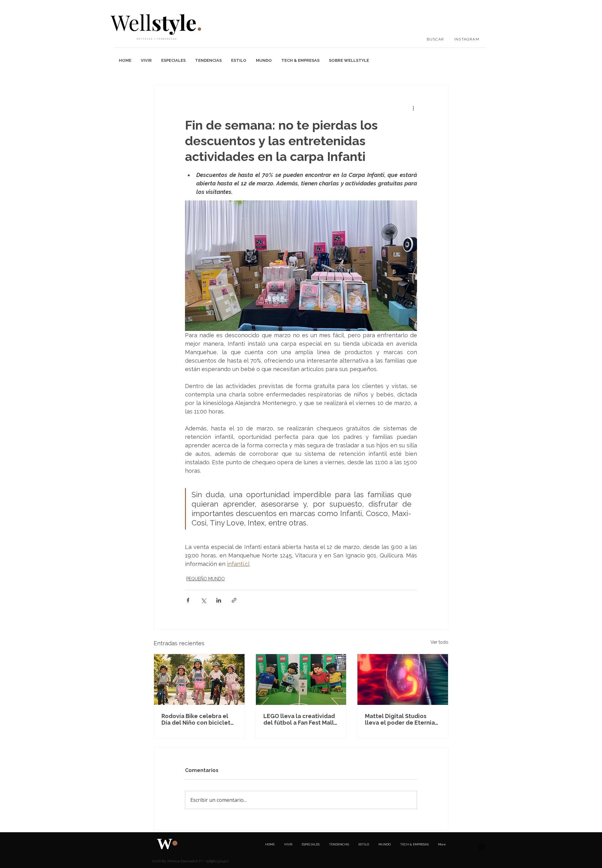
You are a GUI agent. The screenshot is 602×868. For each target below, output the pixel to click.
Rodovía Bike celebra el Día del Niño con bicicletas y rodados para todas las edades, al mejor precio (199, 719)
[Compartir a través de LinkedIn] (219, 600)
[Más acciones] (413, 108)
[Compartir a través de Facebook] (188, 600)
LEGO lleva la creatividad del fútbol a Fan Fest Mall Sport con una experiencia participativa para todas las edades (300, 719)
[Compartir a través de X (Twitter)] (203, 600)
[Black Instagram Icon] (481, 847)
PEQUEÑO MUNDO (205, 578)
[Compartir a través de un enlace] (234, 600)
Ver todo (439, 642)
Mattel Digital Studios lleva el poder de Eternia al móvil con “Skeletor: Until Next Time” (400, 719)
